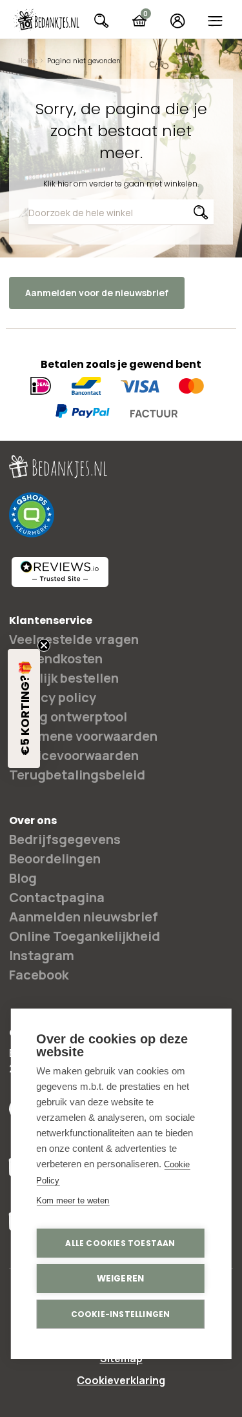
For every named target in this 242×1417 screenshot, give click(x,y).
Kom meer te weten (72, 1200)
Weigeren (121, 1278)
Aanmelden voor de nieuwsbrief (96, 292)
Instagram (41, 955)
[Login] (177, 21)
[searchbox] (121, 212)
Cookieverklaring (121, 1380)
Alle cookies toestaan (120, 1243)
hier (64, 183)
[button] (24, 708)
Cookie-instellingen (120, 1314)
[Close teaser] (43, 645)
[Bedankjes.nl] (46, 20)
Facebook (38, 974)
